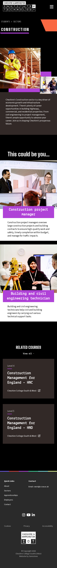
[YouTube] (28, 515)
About (6, 486)
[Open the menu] (51, 7)
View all (28, 354)
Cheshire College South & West (22, 390)
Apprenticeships (11, 495)
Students (5, 22)
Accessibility (47, 526)
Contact (7, 504)
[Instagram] (23, 515)
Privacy (27, 526)
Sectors (17, 22)
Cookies (7, 526)
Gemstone (33, 556)
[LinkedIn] (33, 515)
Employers (8, 500)
